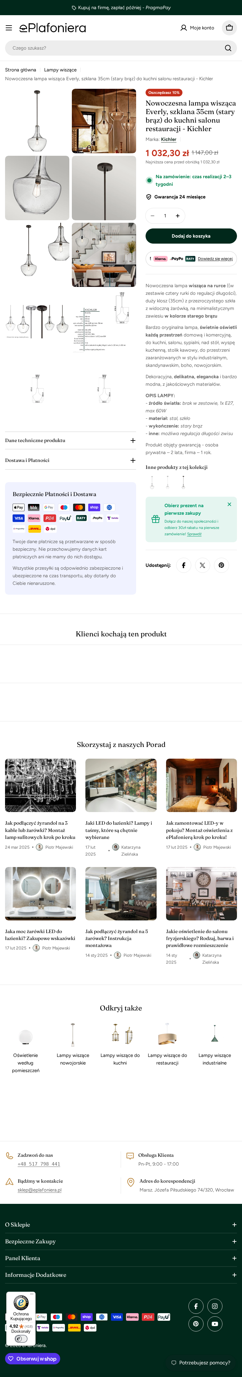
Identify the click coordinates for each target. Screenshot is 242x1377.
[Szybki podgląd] (155, 482)
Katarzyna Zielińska (131, 851)
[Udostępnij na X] (202, 565)
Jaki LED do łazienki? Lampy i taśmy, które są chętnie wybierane (118, 830)
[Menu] (32, 1295)
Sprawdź (194, 534)
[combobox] (121, 48)
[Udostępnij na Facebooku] (183, 565)
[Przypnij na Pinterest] (221, 565)
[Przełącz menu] (9, 28)
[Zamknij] (229, 504)
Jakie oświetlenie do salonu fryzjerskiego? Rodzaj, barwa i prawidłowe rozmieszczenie (200, 938)
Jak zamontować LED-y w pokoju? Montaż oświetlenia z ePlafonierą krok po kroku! (199, 830)
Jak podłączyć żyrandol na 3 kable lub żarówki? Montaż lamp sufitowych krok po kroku (40, 830)
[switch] (21, 1339)
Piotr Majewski (59, 847)
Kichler (168, 139)
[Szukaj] (228, 48)
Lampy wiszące (60, 70)
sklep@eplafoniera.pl (39, 1190)
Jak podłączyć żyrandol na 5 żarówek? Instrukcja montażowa (116, 938)
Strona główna (20, 70)
